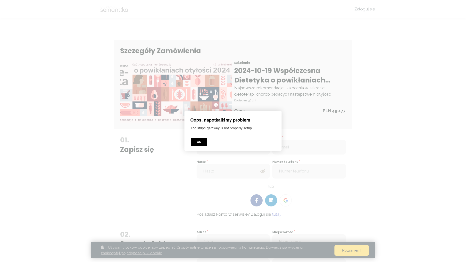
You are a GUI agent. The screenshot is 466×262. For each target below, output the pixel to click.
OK (199, 142)
